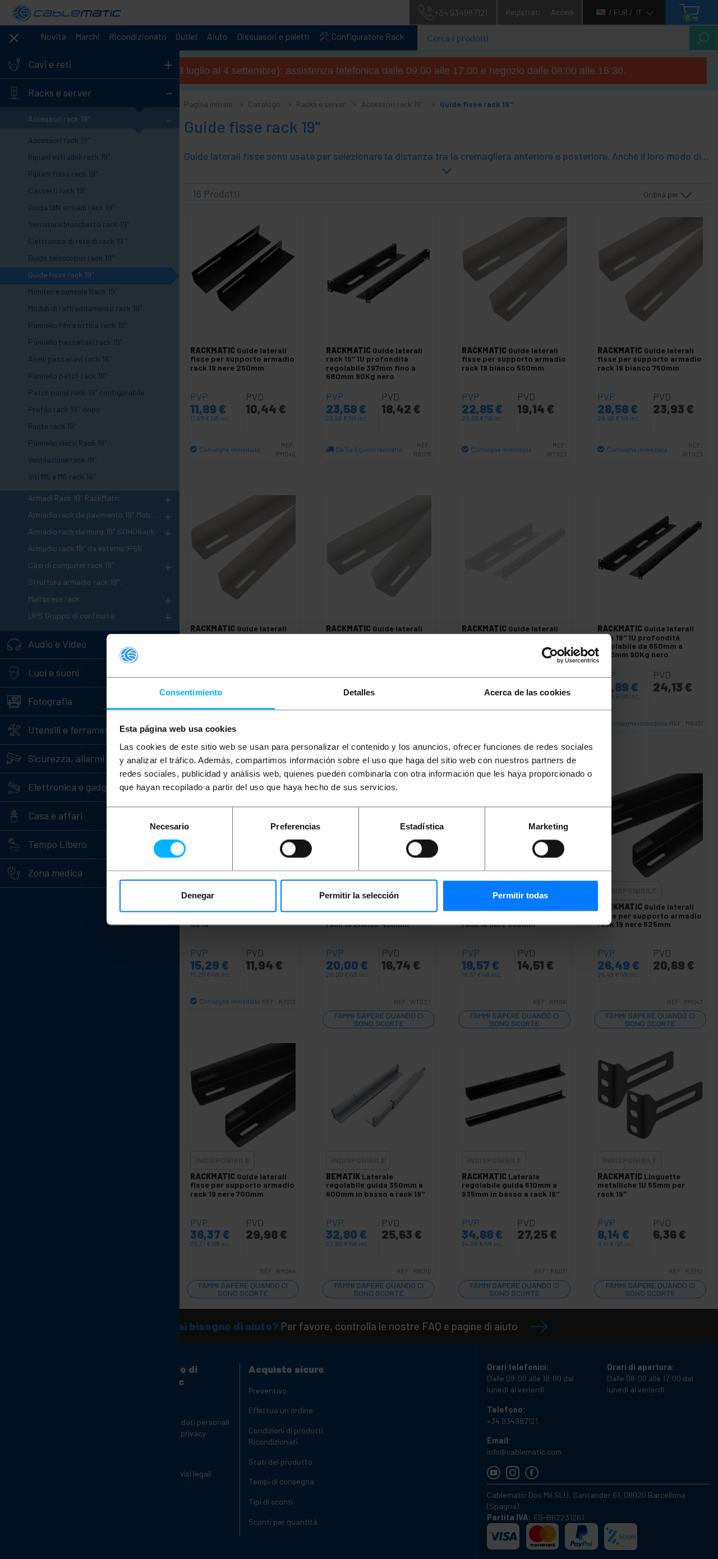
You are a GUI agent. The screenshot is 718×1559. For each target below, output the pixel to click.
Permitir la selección (359, 895)
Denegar (197, 895)
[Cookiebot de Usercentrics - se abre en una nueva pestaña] (550, 655)
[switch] (296, 849)
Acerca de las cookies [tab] (527, 692)
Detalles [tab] (359, 692)
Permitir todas (520, 895)
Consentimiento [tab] (190, 692)
